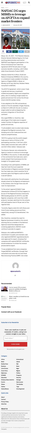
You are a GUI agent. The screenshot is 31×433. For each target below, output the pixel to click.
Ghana (3, 384)
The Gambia (19, 384)
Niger (17, 368)
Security (18, 377)
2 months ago (13, 293)
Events (3, 382)
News (17, 366)
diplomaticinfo (6, 25)
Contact (3, 399)
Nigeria (18, 371)
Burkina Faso (4, 364)
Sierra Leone (19, 382)
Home (2, 7)
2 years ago (13, 300)
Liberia (18, 361)
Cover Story (4, 371)
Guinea (3, 386)
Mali (17, 364)
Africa (6, 7)
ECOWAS (3, 375)
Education (4, 377)
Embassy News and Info (7, 380)
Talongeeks (4, 429)
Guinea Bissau (5, 389)
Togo (17, 386)
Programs (19, 375)
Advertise (3, 404)
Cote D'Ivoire (4, 368)
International (19, 359)
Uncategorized (20, 389)
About (3, 397)
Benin (2, 361)
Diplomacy (4, 373)
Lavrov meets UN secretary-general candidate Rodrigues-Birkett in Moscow (18, 289)
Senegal (18, 380)
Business (3, 366)
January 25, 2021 (17, 25)
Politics (18, 373)
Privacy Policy (5, 401)
